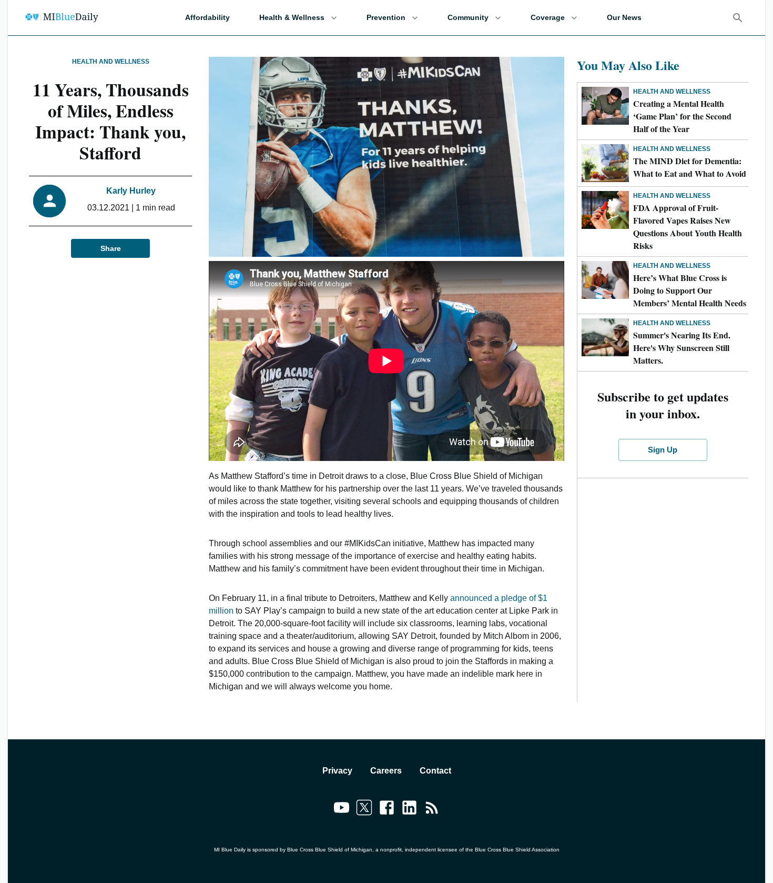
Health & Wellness (291, 17)
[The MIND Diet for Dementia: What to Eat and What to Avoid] (605, 163)
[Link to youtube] (341, 809)
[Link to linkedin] (409, 809)
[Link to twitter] (364, 809)
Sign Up (662, 449)
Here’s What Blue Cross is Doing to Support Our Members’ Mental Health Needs (689, 290)
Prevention (386, 17)
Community (468, 17)
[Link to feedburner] (432, 809)
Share (110, 248)
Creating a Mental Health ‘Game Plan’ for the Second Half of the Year (682, 116)
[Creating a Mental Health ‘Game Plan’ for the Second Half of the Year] (605, 106)
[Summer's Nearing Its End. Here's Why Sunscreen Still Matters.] (605, 337)
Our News (624, 17)
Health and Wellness (110, 61)
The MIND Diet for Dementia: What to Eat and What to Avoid (689, 167)
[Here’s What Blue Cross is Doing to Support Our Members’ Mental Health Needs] (605, 280)
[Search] (737, 17)
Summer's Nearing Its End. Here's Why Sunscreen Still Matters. (681, 347)
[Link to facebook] (387, 809)
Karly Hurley (131, 190)
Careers (386, 770)
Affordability (207, 17)
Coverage (548, 17)
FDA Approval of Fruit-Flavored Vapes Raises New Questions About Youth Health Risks (687, 227)
